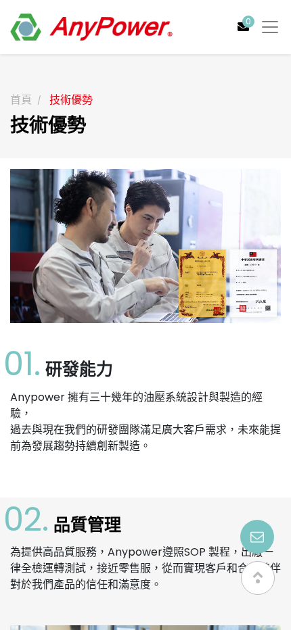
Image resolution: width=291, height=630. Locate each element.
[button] (258, 578)
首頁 (21, 99)
